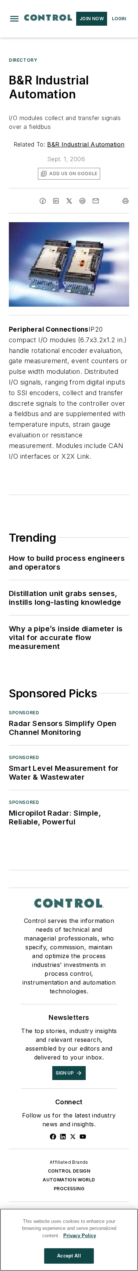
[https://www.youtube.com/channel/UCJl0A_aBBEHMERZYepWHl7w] (82, 1136)
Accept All (69, 1256)
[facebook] (42, 201)
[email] (95, 201)
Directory (23, 60)
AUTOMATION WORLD (69, 1179)
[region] (69, 1240)
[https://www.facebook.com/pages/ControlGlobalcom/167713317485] (53, 1136)
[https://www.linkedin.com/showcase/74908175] (63, 1136)
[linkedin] (56, 201)
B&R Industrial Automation (85, 144)
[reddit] (82, 201)
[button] (14, 18)
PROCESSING (69, 1188)
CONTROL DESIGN (69, 1171)
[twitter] (69, 201)
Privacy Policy (79, 1235)
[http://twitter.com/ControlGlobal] (73, 1136)
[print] (125, 201)
